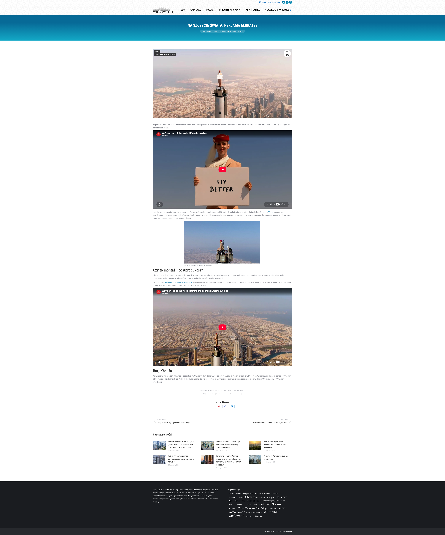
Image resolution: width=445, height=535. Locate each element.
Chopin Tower (276, 494)
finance (241, 498)
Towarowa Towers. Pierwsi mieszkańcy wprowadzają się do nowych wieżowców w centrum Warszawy (229, 460)
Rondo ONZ (264, 504)
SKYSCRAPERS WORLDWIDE (165, 54)
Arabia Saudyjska (242, 493)
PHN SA (232, 504)
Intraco (244, 501)
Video (270, 212)
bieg (252, 493)
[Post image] (159, 445)
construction (233, 497)
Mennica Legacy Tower (271, 501)
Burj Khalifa (211, 393)
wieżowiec (238, 393)
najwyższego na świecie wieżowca (178, 282)
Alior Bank (232, 494)
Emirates (224, 393)
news (283, 501)
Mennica (258, 501)
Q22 (244, 504)
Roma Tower (252, 504)
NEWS (157, 51)
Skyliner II (233, 508)
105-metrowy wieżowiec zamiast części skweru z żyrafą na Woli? (181, 459)
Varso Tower (237, 511)
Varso (282, 508)
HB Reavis (281, 497)
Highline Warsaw (234, 501)
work (246, 516)
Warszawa (271, 511)
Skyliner (276, 504)
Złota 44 (258, 516)
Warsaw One (257, 512)
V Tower (249, 512)
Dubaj (218, 393)
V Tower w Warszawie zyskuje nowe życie (276, 457)
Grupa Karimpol (266, 497)
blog (256, 494)
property (239, 505)
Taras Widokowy (246, 508)
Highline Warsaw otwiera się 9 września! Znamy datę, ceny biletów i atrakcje (228, 444)
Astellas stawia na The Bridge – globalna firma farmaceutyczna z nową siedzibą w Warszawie (181, 444)
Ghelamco (251, 497)
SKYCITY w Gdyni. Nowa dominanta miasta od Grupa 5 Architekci (275, 444)
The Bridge (262, 508)
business (267, 494)
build (261, 494)
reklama (231, 393)
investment (251, 501)
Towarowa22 (273, 508)
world (252, 516)
